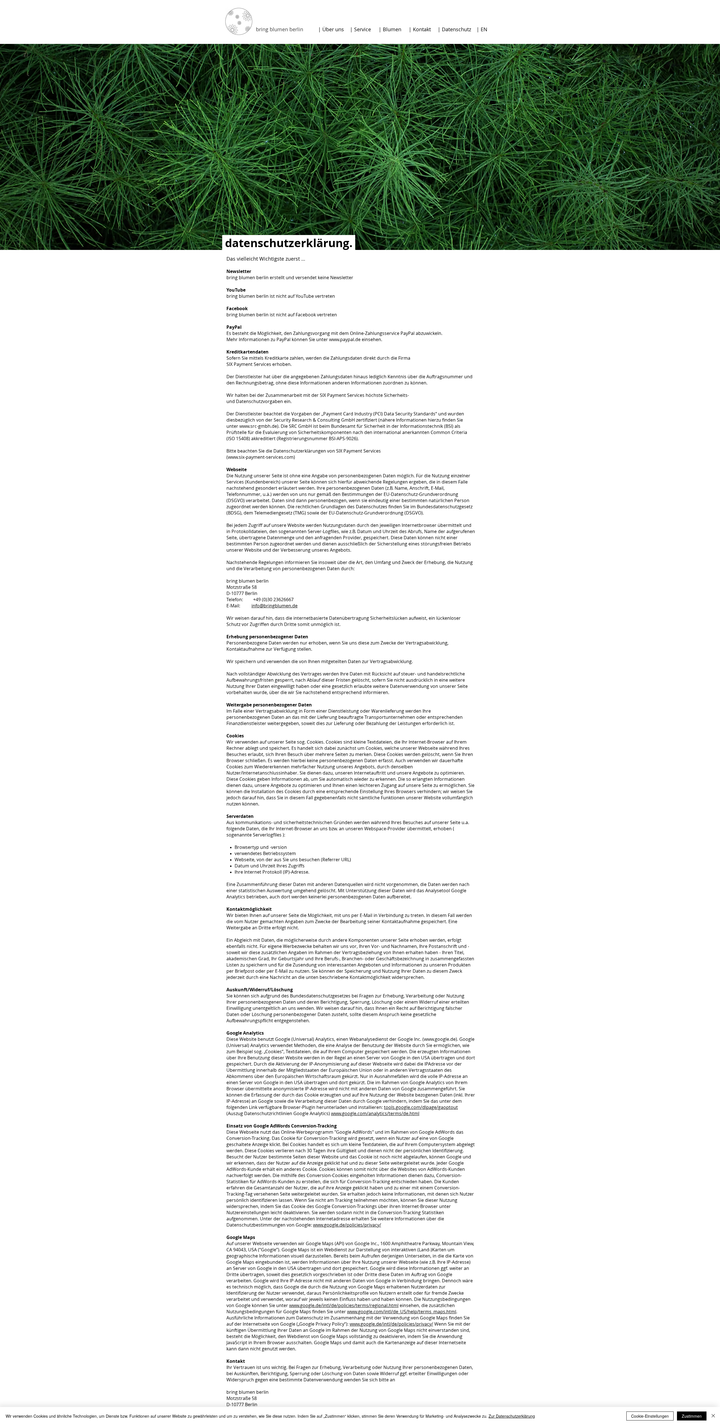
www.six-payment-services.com (261, 457)
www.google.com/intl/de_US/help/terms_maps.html (401, 1311)
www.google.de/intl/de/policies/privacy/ (391, 1324)
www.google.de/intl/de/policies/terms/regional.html (344, 1305)
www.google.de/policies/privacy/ (347, 1225)
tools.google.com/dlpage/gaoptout (421, 1107)
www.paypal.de (345, 339)
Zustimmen (692, 1416)
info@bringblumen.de (274, 606)
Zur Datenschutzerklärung (512, 1416)
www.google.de (440, 1039)
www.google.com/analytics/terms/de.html (375, 1113)
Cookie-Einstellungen (650, 1416)
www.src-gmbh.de (258, 426)
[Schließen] (713, 1415)
